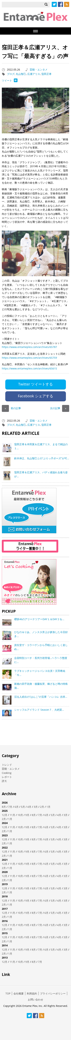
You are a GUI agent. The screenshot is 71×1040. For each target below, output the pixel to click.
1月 (48, 806)
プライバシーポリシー (53, 993)
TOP (7, 993)
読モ (4, 781)
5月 (23, 806)
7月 (10, 806)
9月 (27, 815)
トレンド (7, 764)
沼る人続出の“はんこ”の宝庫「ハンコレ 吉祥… (40, 696)
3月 (36, 806)
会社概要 (18, 993)
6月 (17, 806)
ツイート (7, 80)
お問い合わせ (35, 999)
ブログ (11, 74)
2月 (42, 806)
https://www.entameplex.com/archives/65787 (29, 347)
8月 (4, 806)
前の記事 (13, 408)
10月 (20, 815)
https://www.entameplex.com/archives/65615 (29, 368)
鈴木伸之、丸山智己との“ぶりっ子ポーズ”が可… (41, 458)
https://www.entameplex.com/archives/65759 (29, 357)
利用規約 (32, 993)
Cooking (6, 773)
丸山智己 (21, 74)
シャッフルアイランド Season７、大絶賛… (39, 709)
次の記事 (58, 408)
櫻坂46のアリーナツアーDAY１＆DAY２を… (39, 619)
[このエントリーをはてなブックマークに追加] (15, 81)
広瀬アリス (33, 74)
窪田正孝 (46, 74)
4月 (29, 806)
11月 (12, 815)
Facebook (60, 4)
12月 (4, 815)
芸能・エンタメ (39, 69)
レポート (7, 777)
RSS (66, 4)
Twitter (54, 4)
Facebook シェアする (35, 395)
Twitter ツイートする (35, 384)
